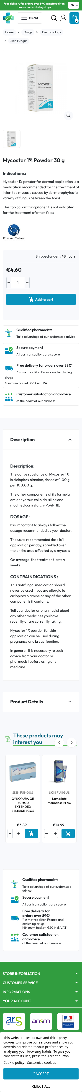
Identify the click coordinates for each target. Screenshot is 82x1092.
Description (22, 439)
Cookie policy (13, 1062)
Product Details (26, 701)
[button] (54, 18)
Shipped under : (48, 256)
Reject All (41, 1086)
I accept (41, 1073)
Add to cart (41, 299)
